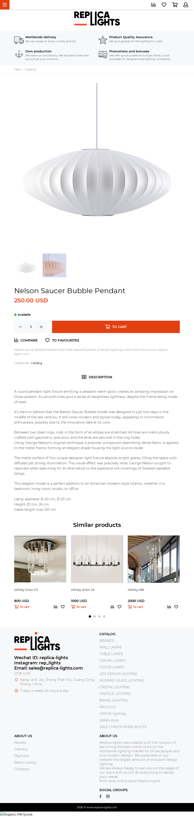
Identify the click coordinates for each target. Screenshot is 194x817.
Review (20, 742)
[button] (90, 616)
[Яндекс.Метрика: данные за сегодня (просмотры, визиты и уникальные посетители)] (16, 814)
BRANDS (106, 641)
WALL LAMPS (110, 647)
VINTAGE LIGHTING (115, 694)
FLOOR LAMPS (111, 667)
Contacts (21, 769)
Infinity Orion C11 (26, 590)
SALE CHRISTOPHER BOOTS (123, 727)
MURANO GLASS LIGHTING (121, 680)
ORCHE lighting (112, 714)
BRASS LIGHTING (113, 700)
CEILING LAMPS (112, 660)
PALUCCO (107, 707)
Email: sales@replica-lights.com (48, 668)
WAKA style (109, 720)
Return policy (25, 762)
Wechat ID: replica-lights (41, 657)
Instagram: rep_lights (37, 663)
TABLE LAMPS (111, 654)
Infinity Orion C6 (82, 590)
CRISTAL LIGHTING (114, 687)
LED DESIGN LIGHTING (118, 674)
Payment (21, 756)
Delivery (21, 749)
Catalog (36, 363)
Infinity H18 (136, 590)
